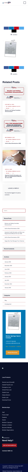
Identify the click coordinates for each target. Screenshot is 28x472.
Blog (7, 108)
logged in (13, 192)
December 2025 (8, 265)
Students (4, 417)
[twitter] (7, 454)
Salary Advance (6, 395)
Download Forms (6, 400)
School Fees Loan (6, 389)
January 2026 (8, 261)
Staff (3, 412)
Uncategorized (8, 304)
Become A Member (7, 427)
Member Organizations (8, 430)
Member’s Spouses (7, 422)
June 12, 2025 (8, 169)
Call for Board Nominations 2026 (13, 143)
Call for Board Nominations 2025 (12, 237)
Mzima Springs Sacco (14, 106)
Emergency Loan (6, 387)
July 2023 (7, 280)
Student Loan (5, 392)
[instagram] (10, 454)
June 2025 (7, 269)
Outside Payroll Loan (7, 384)
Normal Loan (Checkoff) (8, 382)
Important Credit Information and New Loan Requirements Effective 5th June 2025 (13, 176)
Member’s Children (7, 425)
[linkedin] (5, 454)
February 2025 (8, 272)
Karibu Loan (5, 397)
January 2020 (8, 287)
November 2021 (8, 284)
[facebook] (2, 454)
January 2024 (8, 276)
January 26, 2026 (9, 104)
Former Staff (5, 414)
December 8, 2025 (10, 137)
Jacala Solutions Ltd (17, 471)
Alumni (4, 420)
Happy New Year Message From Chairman (14, 241)
